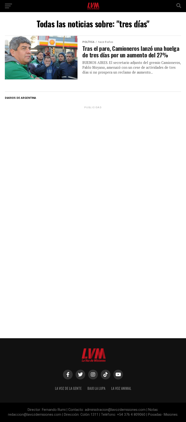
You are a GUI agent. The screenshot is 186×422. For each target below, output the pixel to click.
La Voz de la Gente (68, 388)
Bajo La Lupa (96, 388)
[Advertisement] (93, 140)
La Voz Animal (121, 388)
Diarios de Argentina (20, 98)
